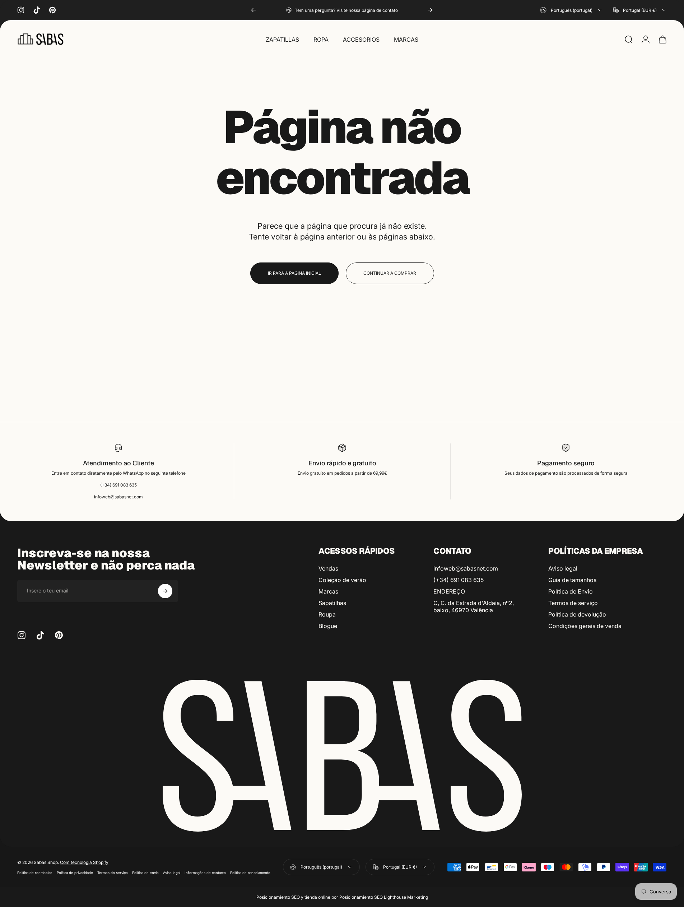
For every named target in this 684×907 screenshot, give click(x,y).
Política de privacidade (75, 873)
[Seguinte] (430, 10)
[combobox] (571, 10)
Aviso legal (562, 568)
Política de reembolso (34, 873)
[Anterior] (253, 10)
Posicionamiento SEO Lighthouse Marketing (383, 897)
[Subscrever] (165, 591)
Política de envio (145, 873)
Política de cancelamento (250, 873)
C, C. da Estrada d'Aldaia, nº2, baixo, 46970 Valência (473, 606)
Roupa (327, 614)
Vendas (328, 568)
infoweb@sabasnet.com (465, 568)
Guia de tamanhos (572, 579)
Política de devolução (577, 614)
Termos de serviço (573, 602)
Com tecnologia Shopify (84, 862)
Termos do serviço (112, 873)
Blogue (327, 625)
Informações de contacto (205, 873)
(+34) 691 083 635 (458, 579)
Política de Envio (570, 591)
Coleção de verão (342, 579)
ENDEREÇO (449, 591)
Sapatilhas (332, 602)
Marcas (328, 591)
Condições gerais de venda (585, 625)
